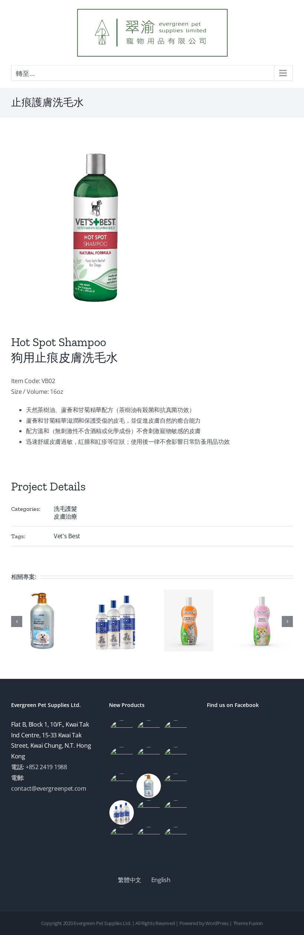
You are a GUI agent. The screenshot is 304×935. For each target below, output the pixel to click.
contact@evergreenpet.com (48, 788)
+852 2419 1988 (46, 767)
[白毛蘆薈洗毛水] (149, 786)
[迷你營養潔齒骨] (149, 732)
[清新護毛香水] (122, 759)
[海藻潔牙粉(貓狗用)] (122, 732)
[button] (16, 621)
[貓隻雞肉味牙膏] (149, 759)
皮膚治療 (65, 516)
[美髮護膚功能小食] (175, 812)
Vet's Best (67, 536)
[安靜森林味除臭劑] (122, 786)
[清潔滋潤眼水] (149, 839)
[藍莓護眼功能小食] (122, 839)
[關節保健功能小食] (149, 812)
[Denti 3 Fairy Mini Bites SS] (175, 732)
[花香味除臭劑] (175, 759)
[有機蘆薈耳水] (175, 839)
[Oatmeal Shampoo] (122, 812)
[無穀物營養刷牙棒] (175, 786)
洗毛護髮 (65, 509)
